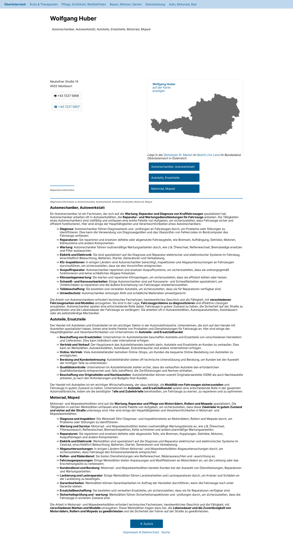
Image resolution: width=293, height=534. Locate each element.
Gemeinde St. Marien (178, 155)
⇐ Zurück (146, 524)
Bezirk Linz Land (208, 155)
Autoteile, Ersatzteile (165, 177)
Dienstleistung (155, 4)
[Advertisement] (146, 56)
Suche (165, 532)
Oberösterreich (15, 4)
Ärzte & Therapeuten (44, 4)
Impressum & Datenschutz (141, 532)
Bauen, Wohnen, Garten (126, 4)
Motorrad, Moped (163, 188)
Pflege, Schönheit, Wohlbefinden (83, 4)
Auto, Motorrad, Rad (182, 4)
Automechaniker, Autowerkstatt (173, 166)
